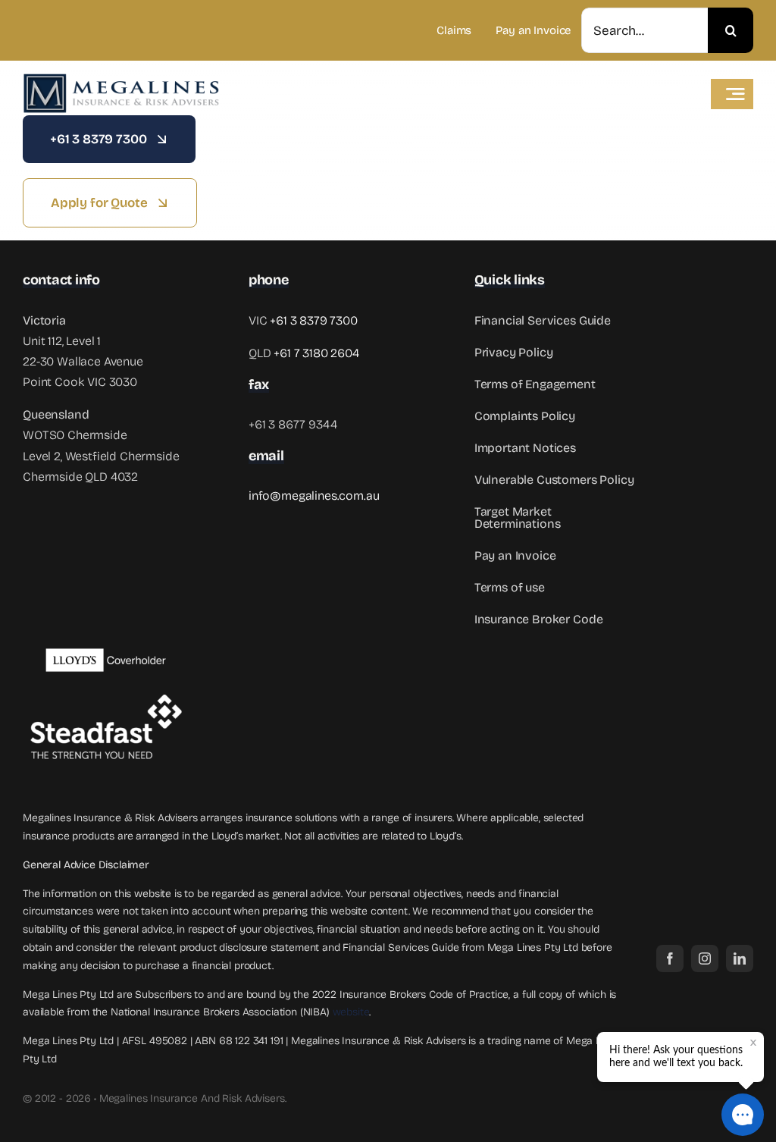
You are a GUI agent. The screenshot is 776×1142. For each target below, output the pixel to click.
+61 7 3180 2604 (316, 353)
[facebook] (670, 958)
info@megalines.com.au (314, 495)
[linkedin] (739, 958)
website (351, 1012)
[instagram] (704, 958)
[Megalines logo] (121, 78)
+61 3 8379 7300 (314, 320)
